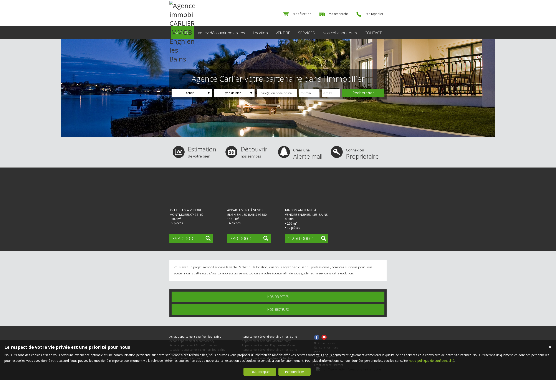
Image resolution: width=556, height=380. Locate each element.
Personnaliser (294, 372)
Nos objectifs (278, 297)
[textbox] (277, 93)
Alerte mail (308, 154)
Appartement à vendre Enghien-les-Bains (270, 336)
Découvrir (254, 152)
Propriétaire (362, 154)
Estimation (202, 152)
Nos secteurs (278, 309)
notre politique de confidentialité (431, 360)
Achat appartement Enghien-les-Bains (195, 336)
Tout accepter (260, 372)
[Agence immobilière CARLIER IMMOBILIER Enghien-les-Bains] (182, 59)
